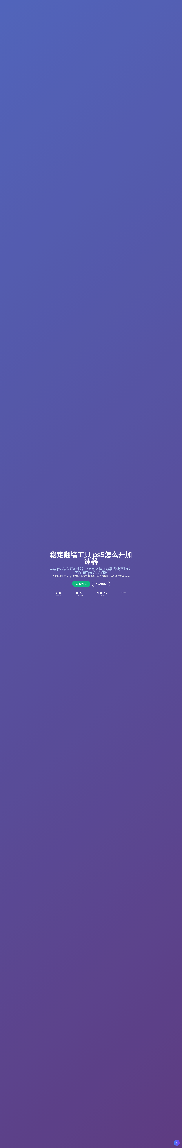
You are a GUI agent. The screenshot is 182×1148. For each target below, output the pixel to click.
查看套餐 (102, 584)
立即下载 (83, 584)
